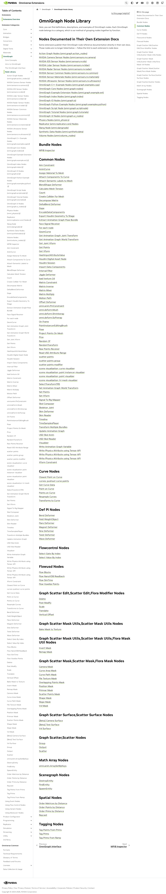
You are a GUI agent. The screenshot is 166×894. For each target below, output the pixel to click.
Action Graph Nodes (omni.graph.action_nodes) (17, 77)
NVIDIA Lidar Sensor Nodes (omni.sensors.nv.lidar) (18, 97)
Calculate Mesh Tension (16, 274)
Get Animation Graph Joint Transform (17, 327)
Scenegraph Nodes (144, 89)
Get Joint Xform (13, 339)
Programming (8, 820)
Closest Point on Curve (16, 585)
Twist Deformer (13, 631)
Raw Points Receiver (15, 444)
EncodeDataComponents (17, 297)
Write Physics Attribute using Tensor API (18, 562)
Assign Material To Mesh (16, 256)
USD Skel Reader (14, 547)
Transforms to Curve (15, 608)
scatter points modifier (16, 459)
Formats (6, 850)
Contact (91, 888)
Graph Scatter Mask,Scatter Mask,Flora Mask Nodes (148, 69)
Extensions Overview (11, 19)
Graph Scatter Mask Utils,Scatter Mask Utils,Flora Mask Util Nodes (148, 62)
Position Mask (12, 712)
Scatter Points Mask (15, 720)
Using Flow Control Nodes (15, 805)
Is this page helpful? (120, 13)
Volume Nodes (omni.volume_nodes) (15, 238)
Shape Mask (12, 724)
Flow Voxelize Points (15, 658)
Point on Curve (13, 597)
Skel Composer (13, 512)
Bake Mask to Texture (16, 682)
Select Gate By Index (15, 639)
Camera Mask (12, 693)
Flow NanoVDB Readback (17, 651)
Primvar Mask (12, 716)
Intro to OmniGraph (13, 64)
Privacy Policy (7, 888)
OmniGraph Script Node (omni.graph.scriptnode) (16, 191)
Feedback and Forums (12, 861)
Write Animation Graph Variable (16, 555)
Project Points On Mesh (16, 428)
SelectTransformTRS (15, 490)
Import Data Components (17, 363)
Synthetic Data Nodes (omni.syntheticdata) (15, 232)
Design (6, 45)
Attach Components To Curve (18, 259)
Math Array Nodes (144, 86)
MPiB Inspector (13, 244)
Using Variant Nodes (13, 809)
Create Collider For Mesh (17, 282)
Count (9, 278)
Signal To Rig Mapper (15, 508)
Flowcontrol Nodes (144, 37)
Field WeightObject (14, 616)
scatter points (12, 451)
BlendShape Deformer (16, 270)
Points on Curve (13, 601)
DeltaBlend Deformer (15, 289)
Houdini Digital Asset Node (17, 355)
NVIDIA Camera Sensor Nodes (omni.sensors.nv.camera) (19, 83)
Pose (9, 424)
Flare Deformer (13, 620)
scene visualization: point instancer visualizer (17, 471)
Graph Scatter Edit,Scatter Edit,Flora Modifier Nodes (147, 46)
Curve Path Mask (14, 701)
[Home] (37, 9)
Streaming (7, 832)
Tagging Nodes (142, 97)
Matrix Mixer (12, 386)
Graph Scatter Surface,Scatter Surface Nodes (149, 76)
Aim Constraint (13, 248)
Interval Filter (12, 366)
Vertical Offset (13, 678)
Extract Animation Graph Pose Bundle (19, 309)
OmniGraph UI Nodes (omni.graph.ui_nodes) (15, 205)
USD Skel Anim (13, 543)
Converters (7, 41)
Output (10, 751)
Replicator (7, 824)
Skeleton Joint (13, 516)
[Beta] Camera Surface (16, 736)
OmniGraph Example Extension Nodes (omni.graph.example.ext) (19, 158)
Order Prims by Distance (16, 782)
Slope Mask (11, 728)
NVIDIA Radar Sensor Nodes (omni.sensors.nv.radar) (18, 104)
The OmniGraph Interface (15, 68)
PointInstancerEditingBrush (18, 420)
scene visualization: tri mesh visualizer (18, 484)
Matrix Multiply (13, 390)
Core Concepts (11, 60)
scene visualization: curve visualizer (17, 464)
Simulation (7, 828)
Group (9, 747)
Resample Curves (14, 604)
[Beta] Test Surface (15, 739)
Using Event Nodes (12, 801)
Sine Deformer (13, 628)
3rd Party (7, 840)
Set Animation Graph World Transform (18, 495)
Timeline (10, 527)
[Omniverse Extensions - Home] (10, 3)
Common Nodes (143, 26)
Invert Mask (12, 685)
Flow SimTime (12, 655)
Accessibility (51, 888)
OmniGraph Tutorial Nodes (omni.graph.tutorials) (17, 198)
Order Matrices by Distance (18, 774)
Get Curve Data (13, 593)
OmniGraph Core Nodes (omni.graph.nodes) (16, 149)
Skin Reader (12, 524)
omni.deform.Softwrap (16, 413)
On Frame (11, 417)
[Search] (126, 3)
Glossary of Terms (10, 857)
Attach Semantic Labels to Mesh (17, 264)
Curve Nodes (142, 30)
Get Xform (11, 347)
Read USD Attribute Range (17, 447)
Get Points (11, 343)
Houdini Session (13, 359)
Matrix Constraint (14, 378)
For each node (12, 318)
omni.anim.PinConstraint (16, 401)
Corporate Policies (65, 888)
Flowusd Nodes (143, 41)
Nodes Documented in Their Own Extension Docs (150, 16)
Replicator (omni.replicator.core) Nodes (18, 218)
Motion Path (12, 393)
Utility (5, 836)
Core (5, 29)
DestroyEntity (12, 763)
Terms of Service (38, 888)
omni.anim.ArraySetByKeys (17, 759)
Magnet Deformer (14, 624)
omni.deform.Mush (14, 405)
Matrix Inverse (13, 382)
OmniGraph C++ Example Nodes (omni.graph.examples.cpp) (17, 141)
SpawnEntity (12, 770)
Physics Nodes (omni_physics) (12, 211)
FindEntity (11, 766)
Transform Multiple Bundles (18, 535)
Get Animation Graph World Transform (18, 334)
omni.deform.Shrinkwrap (17, 409)
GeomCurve (11, 322)
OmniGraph (8, 56)
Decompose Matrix (14, 286)
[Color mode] (132, 3)
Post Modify (12, 666)
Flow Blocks (11, 647)
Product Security (80, 888)
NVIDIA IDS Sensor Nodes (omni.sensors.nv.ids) (17, 90)
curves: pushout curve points (18, 589)
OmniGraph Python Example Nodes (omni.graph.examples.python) (19, 181)
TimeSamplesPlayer (15, 531)
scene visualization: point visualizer (17, 477)
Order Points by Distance (17, 778)
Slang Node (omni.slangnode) (13, 225)
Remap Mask (12, 689)
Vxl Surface (11, 743)
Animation (7, 33)
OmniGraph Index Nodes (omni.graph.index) (16, 165)
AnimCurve (11, 252)
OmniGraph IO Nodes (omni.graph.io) (15, 172)
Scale (9, 670)
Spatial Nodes (142, 93)
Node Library (10, 72)
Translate (10, 674)
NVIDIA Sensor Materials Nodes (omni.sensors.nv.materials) (17, 122)
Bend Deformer (13, 612)
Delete (9, 662)
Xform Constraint (14, 581)
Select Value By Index (15, 643)
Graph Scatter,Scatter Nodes (148, 82)
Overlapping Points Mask (17, 709)
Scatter (10, 755)
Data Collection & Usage (12, 869)
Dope (9, 293)
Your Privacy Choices (22, 888)
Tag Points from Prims (16, 790)
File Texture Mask (14, 705)
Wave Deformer (13, 635)
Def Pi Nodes (142, 34)
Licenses (6, 865)
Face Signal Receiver (15, 314)
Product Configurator (11, 817)
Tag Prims (11, 793)
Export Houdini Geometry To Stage (18, 302)
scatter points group (15, 455)
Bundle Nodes (142, 22)
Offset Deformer (14, 397)
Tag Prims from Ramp (16, 797)
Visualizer (11, 551)
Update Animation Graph (17, 539)
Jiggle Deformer (13, 370)
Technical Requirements (12, 854)
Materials (7, 52)
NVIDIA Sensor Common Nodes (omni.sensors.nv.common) (17, 112)
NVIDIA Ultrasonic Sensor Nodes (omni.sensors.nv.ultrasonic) (18, 131)
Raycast (10, 786)
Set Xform (11, 504)
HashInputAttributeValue (17, 351)
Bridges (6, 37)
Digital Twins (8, 49)
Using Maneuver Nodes (14, 813)
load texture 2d (13, 374)
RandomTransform (14, 440)
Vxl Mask (10, 732)
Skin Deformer (13, 520)
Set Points (11, 500)
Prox (9, 432)
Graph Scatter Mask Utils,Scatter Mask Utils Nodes (149, 53)
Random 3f (11, 436)
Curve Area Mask (14, 697)
